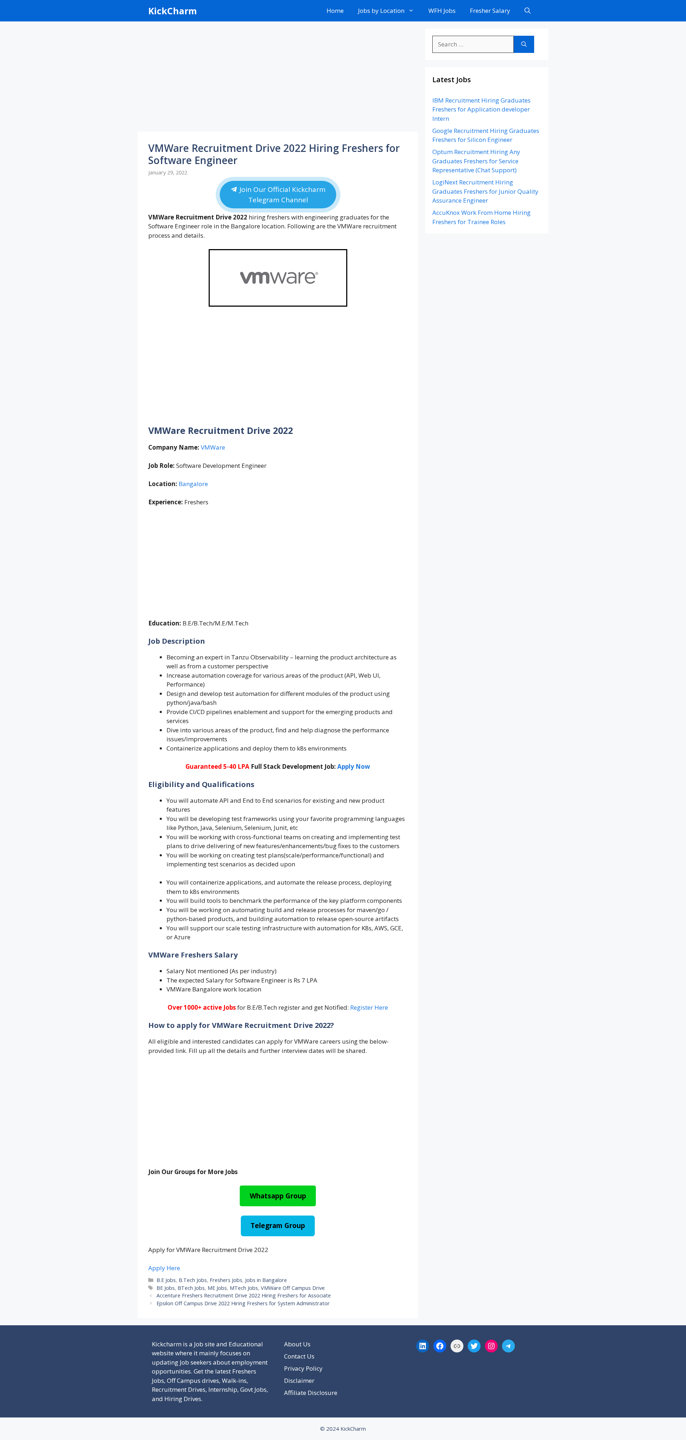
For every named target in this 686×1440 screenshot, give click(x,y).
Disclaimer (299, 1380)
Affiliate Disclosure (310, 1393)
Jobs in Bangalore (266, 1280)
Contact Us (299, 1356)
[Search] (524, 44)
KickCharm (172, 11)
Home (335, 10)
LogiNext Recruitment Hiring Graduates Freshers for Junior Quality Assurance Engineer (485, 191)
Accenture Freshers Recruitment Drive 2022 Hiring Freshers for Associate (243, 1295)
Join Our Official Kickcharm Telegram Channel (281, 194)
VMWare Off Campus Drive (293, 1288)
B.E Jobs (166, 1280)
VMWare (213, 447)
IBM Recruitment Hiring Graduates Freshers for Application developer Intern (481, 109)
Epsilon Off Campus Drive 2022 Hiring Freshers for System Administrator (243, 1303)
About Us (297, 1344)
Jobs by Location (381, 10)
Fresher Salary (490, 10)
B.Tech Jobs (193, 1280)
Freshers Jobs (226, 1280)
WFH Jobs (442, 10)
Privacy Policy (303, 1368)
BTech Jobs (191, 1288)
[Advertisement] (278, 79)
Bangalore (193, 484)
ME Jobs (217, 1288)
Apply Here (164, 1268)
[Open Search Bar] (527, 10)
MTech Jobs (244, 1288)
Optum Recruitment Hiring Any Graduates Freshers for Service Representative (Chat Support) (476, 161)
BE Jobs (165, 1288)
